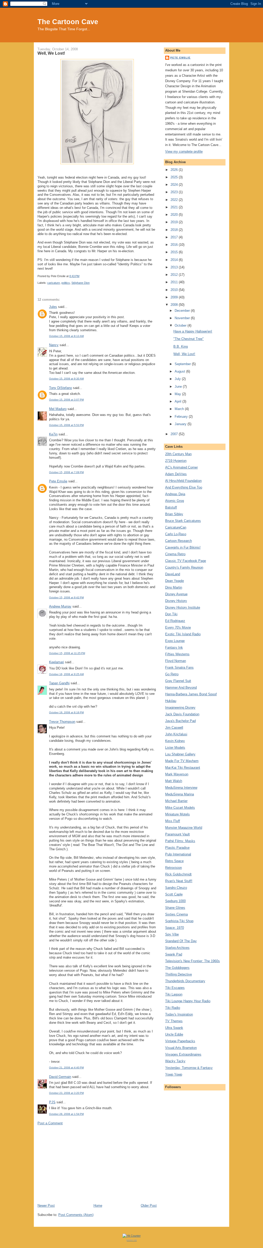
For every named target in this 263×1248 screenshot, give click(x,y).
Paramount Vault (177, 834)
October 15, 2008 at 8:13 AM (66, 336)
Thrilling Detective (178, 974)
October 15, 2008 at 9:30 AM (66, 378)
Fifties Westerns (177, 654)
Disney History (176, 601)
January (181, 424)
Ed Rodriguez (175, 621)
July (178, 379)
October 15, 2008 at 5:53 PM (66, 425)
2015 (175, 252)
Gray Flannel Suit (178, 681)
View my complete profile (184, 151)
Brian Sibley (174, 514)
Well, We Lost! (51, 53)
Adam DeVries (176, 474)
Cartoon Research (178, 541)
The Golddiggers (177, 968)
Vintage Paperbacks (180, 1041)
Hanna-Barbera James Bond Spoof (191, 694)
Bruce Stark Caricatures (183, 521)
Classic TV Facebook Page (185, 561)
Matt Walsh (173, 781)
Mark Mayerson (176, 774)
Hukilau (170, 701)
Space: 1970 (174, 928)
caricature (53, 282)
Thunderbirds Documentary (185, 981)
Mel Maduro (58, 409)
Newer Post (46, 1205)
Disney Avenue (176, 594)
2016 (175, 245)
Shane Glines (175, 908)
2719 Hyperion (175, 461)
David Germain (60, 1077)
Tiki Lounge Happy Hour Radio (187, 1001)
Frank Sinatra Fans (179, 667)
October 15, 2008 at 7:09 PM (66, 472)
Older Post (149, 1205)
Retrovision (173, 868)
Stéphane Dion (80, 282)
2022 (175, 200)
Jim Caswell (174, 727)
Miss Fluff (172, 821)
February (182, 416)
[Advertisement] (97, 1164)
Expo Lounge (175, 641)
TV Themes (174, 1021)
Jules (53, 307)
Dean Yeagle (174, 581)
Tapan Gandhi (59, 683)
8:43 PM (74, 276)
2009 (175, 297)
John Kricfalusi (176, 734)
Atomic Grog (174, 501)
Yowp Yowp (173, 1074)
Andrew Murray (60, 606)
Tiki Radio (172, 1008)
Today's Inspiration (179, 1014)
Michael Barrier (176, 801)
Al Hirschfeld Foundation (183, 481)
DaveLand (172, 574)
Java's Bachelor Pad (180, 721)
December (183, 311)
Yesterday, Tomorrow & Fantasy (189, 1068)
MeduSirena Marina (179, 794)
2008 (175, 305)
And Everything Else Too (183, 487)
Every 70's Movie (178, 627)
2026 (175, 170)
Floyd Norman (175, 661)
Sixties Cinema (176, 914)
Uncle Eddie (174, 1034)
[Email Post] (80, 276)
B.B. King (180, 346)
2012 (175, 275)
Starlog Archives (177, 948)
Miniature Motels (177, 814)
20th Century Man (178, 454)
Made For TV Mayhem (182, 761)
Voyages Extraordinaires (183, 1054)
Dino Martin (173, 587)
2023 (175, 192)
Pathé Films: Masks (180, 841)
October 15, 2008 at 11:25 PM (67, 653)
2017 (175, 237)
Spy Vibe (172, 934)
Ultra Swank (174, 1028)
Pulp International (178, 854)
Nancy (54, 345)
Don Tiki (171, 614)
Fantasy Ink (174, 647)
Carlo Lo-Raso (175, 534)
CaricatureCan (175, 527)
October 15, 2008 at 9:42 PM (66, 597)
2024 (175, 185)
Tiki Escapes (175, 988)
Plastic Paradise (177, 848)
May (178, 394)
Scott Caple (174, 894)
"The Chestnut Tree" (188, 339)
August (180, 371)
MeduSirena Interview (181, 787)
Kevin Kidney (175, 741)
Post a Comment (50, 1123)
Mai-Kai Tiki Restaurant (182, 767)
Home (97, 1205)
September (183, 364)
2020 (175, 215)
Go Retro (172, 674)
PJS (52, 1102)
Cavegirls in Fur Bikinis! (183, 547)
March (180, 409)
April (178, 401)
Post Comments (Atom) (75, 1215)
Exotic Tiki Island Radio (183, 634)
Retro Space (174, 861)
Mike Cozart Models (180, 808)
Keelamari (56, 662)
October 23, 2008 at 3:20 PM (66, 1092)
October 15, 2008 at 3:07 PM (66, 399)
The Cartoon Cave (67, 22)
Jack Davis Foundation (182, 714)
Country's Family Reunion (184, 567)
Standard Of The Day (181, 941)
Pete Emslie (58, 481)
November (183, 318)
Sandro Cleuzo (176, 888)
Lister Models (175, 747)
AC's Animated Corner (181, 467)
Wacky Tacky (175, 1061)
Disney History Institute (182, 607)
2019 (175, 222)
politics (65, 282)
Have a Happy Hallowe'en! (192, 331)
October (181, 325)
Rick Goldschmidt (178, 874)
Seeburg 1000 (175, 901)
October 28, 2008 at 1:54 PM (66, 1114)
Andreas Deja (175, 494)
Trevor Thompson (62, 722)
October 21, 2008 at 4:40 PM (66, 1067)
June (179, 386)
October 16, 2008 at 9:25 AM (66, 674)
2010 (175, 290)
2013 (175, 267)
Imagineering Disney (180, 707)
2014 (175, 260)
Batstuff (171, 507)
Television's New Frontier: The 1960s (192, 961)
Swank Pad (173, 954)
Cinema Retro (175, 554)
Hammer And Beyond (181, 687)
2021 (175, 207)
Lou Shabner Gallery (180, 754)
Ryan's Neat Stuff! (178, 881)
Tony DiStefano (60, 388)
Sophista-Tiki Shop (179, 921)
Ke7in (53, 434)
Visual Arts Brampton (181, 1048)
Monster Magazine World (183, 828)
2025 (175, 177)
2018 (175, 230)
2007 (175, 434)
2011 (175, 282)
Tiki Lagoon (173, 994)
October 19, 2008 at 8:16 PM (66, 712)
